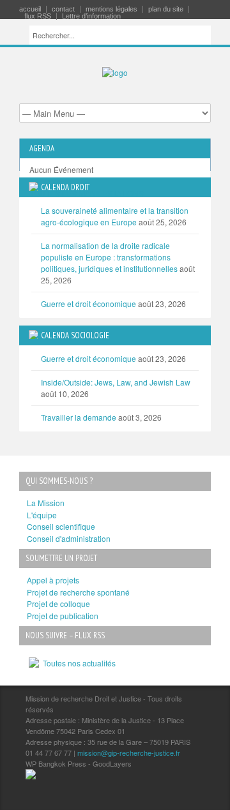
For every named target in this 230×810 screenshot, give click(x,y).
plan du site (165, 9)
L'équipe (42, 514)
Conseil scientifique (61, 526)
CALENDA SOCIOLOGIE (75, 335)
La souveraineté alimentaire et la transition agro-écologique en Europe (114, 216)
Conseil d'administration (69, 538)
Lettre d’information (91, 16)
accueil (30, 9)
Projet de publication (62, 615)
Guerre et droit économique (88, 303)
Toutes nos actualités (77, 662)
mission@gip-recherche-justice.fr (128, 752)
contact (63, 9)
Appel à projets (53, 579)
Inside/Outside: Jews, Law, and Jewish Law (115, 382)
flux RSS (37, 16)
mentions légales (111, 9)
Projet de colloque (58, 603)
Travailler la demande (78, 417)
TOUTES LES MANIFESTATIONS (86, 193)
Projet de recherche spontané (78, 592)
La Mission (46, 502)
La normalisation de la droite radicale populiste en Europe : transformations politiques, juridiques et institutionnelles (109, 257)
